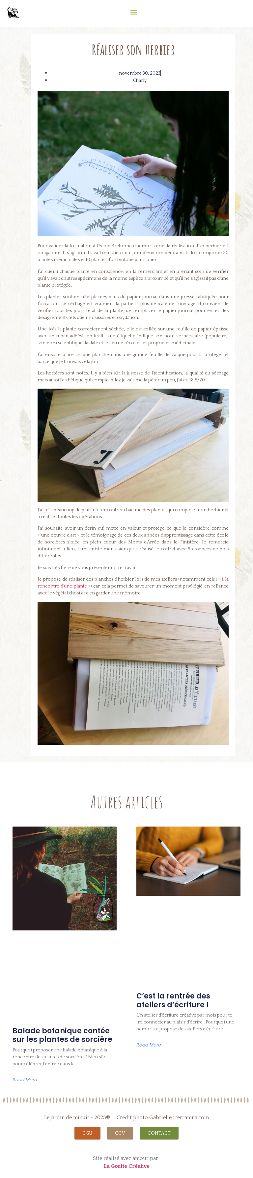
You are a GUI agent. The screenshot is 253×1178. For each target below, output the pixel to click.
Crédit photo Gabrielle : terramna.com (163, 1117)
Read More (25, 1079)
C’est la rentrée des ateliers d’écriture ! (173, 1000)
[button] (133, 12)
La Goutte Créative (127, 1166)
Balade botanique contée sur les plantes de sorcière (62, 1035)
